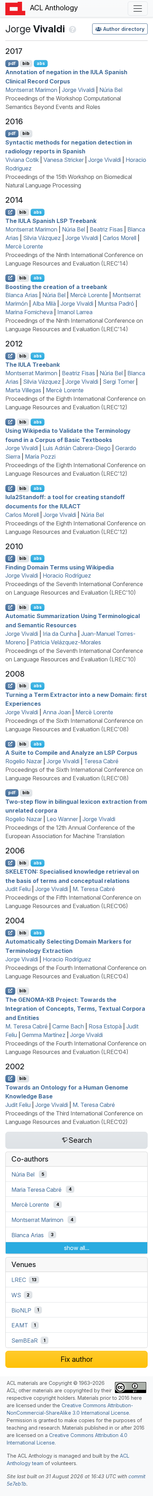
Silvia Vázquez (42, 237)
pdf (12, 63)
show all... (76, 1247)
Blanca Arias (21, 295)
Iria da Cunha (59, 633)
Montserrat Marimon (31, 89)
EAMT (19, 1325)
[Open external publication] (10, 212)
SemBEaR (24, 1340)
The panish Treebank (50, 220)
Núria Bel (110, 89)
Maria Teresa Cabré (36, 1189)
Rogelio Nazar (23, 761)
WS (16, 1295)
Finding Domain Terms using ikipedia (59, 566)
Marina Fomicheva (29, 312)
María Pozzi (40, 456)
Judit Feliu (18, 888)
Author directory (123, 29)
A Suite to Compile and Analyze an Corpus (71, 752)
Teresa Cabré (101, 761)
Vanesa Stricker (63, 159)
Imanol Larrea (75, 312)
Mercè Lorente (24, 246)
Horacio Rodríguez (67, 575)
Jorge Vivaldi (78, 89)
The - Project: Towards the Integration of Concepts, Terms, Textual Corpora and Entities (75, 1008)
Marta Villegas (23, 390)
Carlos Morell (119, 237)
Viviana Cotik (22, 159)
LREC (18, 1279)
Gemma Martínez (43, 1034)
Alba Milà (44, 303)
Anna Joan (57, 712)
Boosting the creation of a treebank (56, 286)
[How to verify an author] (71, 29)
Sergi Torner (118, 381)
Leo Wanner (62, 819)
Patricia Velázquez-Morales (65, 642)
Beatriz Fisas (106, 229)
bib (26, 63)
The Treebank (32, 364)
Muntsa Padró (116, 303)
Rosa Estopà (105, 1026)
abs (41, 63)
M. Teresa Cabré (94, 888)
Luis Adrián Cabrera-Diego (77, 448)
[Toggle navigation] (138, 8)
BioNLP (21, 1310)
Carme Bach (68, 1026)
